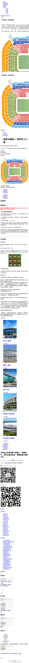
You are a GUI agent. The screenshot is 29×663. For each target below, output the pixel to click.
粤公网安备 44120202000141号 (9, 465)
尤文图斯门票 (6, 563)
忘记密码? (9, 581)
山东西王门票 (6, 543)
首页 (4, 1)
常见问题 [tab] (5, 192)
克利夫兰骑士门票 (7, 567)
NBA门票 (5, 521)
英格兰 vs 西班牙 (7, 340)
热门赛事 (3, 537)
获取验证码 (3, 604)
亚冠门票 (5, 532)
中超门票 (5, 528)
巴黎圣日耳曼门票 (7, 558)
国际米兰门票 (6, 556)
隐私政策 (5, 444)
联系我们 (5, 449)
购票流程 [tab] (5, 189)
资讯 (4, 7)
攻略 (7, 10)
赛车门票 (5, 523)
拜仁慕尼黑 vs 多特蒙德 (8, 438)
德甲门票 (5, 525)
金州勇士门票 (6, 566)
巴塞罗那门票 (6, 568)
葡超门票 (5, 529)
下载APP (3, 15)
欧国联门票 (6, 526)
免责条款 (5, 446)
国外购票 (5, 3)
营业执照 (3, 462)
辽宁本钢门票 (6, 544)
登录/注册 (7, 15)
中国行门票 (6, 535)
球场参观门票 (6, 531)
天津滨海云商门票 (7, 547)
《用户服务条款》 (14, 653)
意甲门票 (5, 515)
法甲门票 (5, 522)
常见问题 (5, 447)
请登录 (9, 610)
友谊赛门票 (6, 518)
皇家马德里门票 (7, 564)
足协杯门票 (6, 533)
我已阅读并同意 (6, 653)
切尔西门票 (6, 551)
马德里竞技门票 (7, 548)
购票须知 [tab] (5, 191)
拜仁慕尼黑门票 (7, 561)
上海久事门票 (6, 540)
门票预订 (5, 134)
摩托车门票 (6, 519)
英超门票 (5, 514)
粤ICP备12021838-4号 (6, 460)
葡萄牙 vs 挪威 (6, 365)
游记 (7, 8)
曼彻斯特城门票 (7, 550)
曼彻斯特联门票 (7, 554)
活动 (7, 13)
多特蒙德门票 (6, 560)
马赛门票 (5, 557)
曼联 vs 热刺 (6, 389)
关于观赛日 (6, 443)
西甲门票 (5, 135)
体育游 (4, 6)
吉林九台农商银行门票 (8, 541)
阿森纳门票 (6, 553)
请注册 (9, 584)
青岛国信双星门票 (7, 546)
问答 (7, 11)
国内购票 (5, 4)
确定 (14, 661)
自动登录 (4, 581)
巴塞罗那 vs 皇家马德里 (8, 413)
